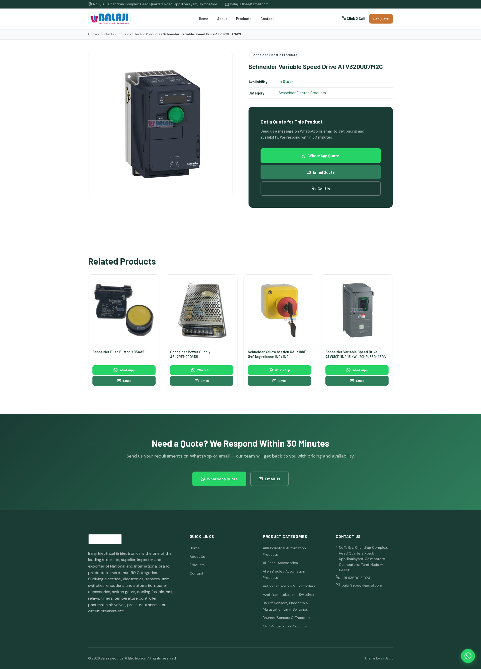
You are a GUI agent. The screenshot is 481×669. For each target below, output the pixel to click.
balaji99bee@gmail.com (249, 4)
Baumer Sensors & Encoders (287, 617)
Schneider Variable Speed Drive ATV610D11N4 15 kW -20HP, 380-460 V (356, 354)
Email (127, 381)
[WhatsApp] (468, 656)
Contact (267, 19)
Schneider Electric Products (138, 34)
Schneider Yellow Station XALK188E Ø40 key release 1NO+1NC (277, 354)
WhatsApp (127, 370)
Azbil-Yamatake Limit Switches (288, 594)
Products (244, 19)
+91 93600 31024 (356, 578)
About (222, 19)
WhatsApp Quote (323, 155)
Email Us (272, 478)
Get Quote (381, 19)
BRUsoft (387, 658)
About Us (197, 556)
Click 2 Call (355, 19)
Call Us (324, 188)
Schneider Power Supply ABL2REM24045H (190, 354)
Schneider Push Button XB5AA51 (119, 352)
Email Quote (324, 172)
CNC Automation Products (285, 626)
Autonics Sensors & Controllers (289, 586)
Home (203, 19)
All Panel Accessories (280, 563)
